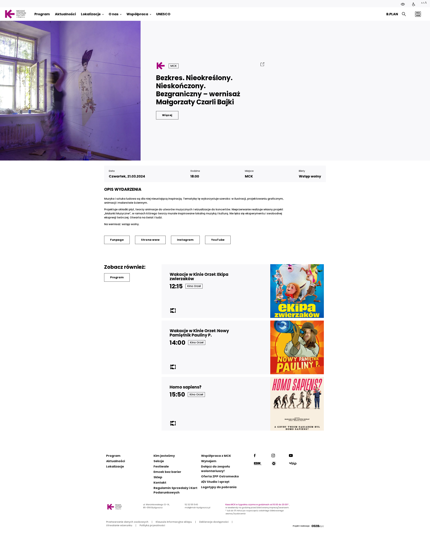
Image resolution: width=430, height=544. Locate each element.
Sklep (158, 477)
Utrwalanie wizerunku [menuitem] (119, 525)
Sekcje (159, 461)
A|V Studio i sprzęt (215, 482)
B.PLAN (392, 14)
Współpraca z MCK (216, 456)
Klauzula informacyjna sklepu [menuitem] (174, 522)
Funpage (117, 240)
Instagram (185, 240)
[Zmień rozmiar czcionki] (424, 3)
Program (117, 277)
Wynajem (208, 461)
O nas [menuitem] (113, 14)
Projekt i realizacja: (301, 526)
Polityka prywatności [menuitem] (152, 525)
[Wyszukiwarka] (404, 14)
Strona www (150, 240)
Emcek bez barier (167, 472)
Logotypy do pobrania (218, 487)
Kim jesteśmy (164, 456)
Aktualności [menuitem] (65, 14)
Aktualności (115, 461)
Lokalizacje (115, 466)
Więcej (167, 115)
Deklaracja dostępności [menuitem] (213, 522)
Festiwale (161, 466)
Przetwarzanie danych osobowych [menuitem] (127, 522)
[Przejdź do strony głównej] (15, 14)
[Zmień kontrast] (402, 4)
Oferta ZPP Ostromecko (220, 476)
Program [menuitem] (42, 14)
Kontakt (160, 482)
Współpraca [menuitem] (137, 14)
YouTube (218, 240)
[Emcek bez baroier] (414, 4)
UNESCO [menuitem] (163, 14)
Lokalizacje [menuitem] (91, 14)
